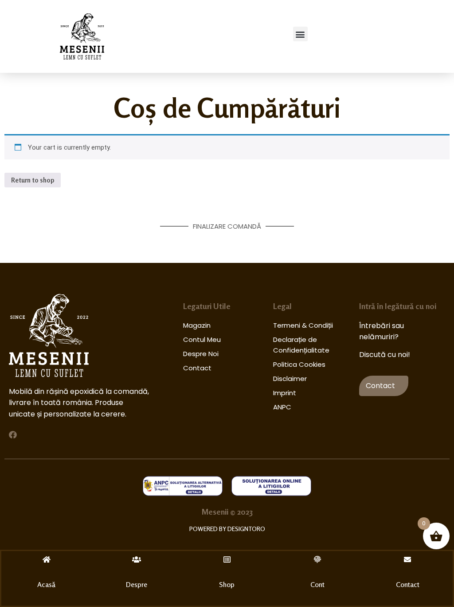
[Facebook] (13, 435)
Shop (227, 584)
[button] (300, 34)
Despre (136, 584)
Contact (407, 584)
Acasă (46, 584)
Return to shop (32, 180)
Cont (317, 584)
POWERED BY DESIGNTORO (227, 528)
